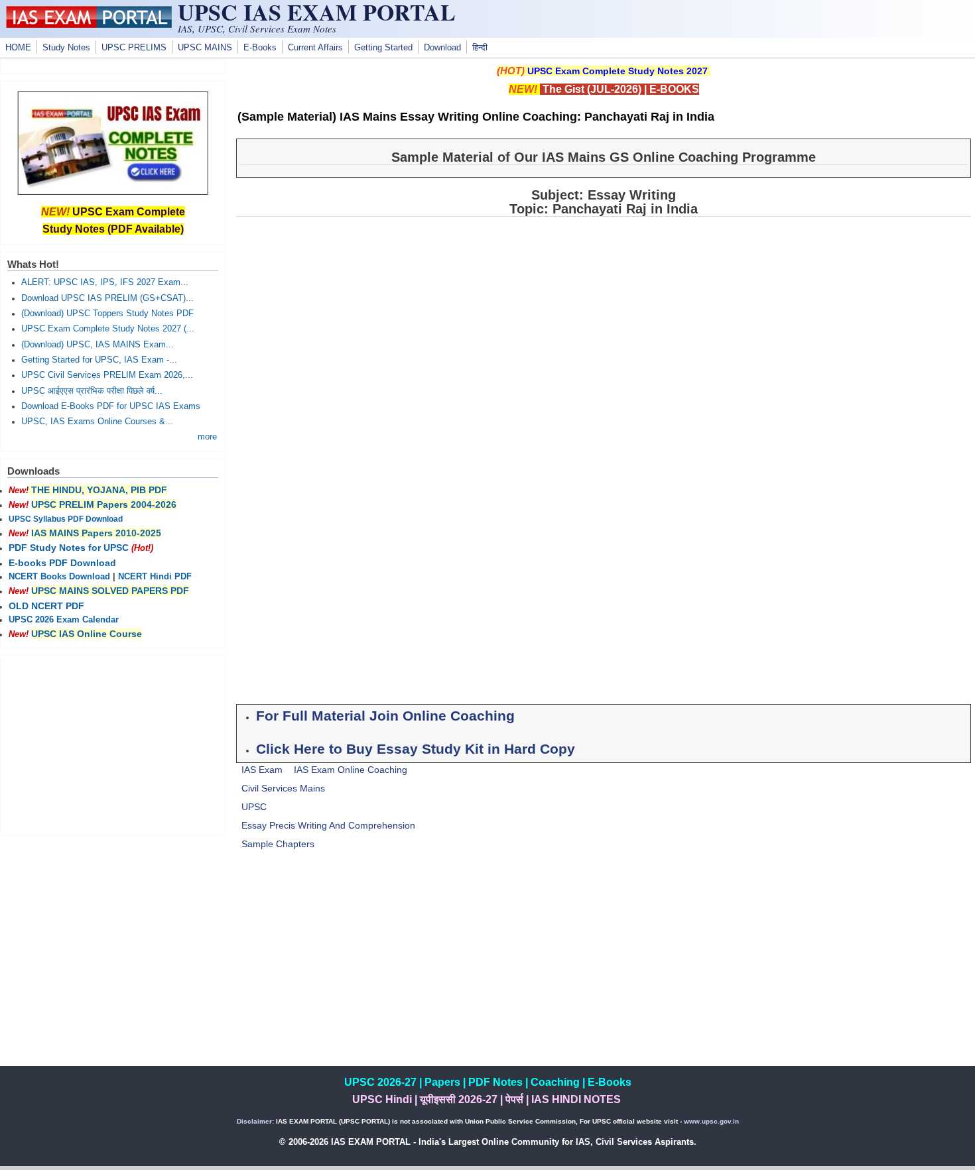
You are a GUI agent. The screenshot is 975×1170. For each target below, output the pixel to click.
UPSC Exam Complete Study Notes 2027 (617, 71)
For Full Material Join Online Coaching (385, 716)
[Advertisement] (603, 973)
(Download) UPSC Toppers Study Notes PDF (107, 313)
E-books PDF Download (62, 562)
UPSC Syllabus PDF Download (66, 519)
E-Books (260, 47)
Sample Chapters (277, 844)
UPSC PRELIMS (133, 47)
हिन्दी (479, 47)
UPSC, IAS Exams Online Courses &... (97, 421)
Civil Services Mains (283, 788)
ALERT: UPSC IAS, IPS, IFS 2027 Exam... (104, 282)
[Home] (89, 24)
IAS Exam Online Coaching (350, 769)
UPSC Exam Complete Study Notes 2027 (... (107, 328)
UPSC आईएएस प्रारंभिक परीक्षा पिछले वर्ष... (91, 391)
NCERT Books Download (59, 576)
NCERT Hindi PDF (155, 576)
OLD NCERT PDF (46, 606)
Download (442, 47)
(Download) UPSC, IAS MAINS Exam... (97, 344)
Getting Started (383, 47)
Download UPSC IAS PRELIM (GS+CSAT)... (107, 298)
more (207, 436)
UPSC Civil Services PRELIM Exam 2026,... (107, 375)
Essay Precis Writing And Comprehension (328, 825)
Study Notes (66, 47)
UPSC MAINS (205, 47)
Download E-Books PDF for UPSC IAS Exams (110, 406)
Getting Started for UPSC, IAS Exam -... (99, 360)
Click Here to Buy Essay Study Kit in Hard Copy (415, 749)
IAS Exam (262, 769)
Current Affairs (315, 47)
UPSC (254, 806)
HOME (18, 47)
